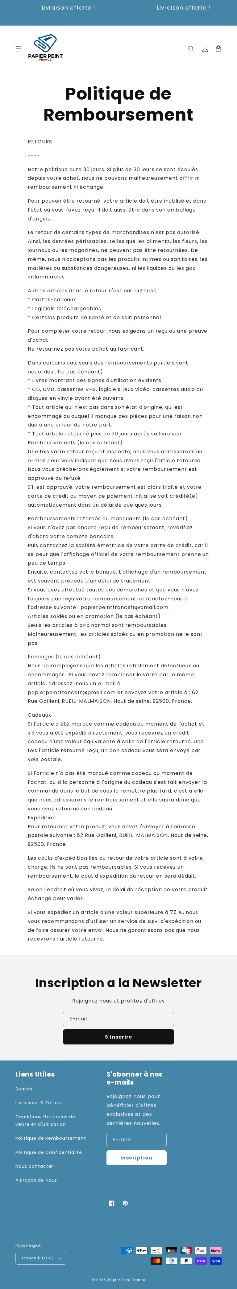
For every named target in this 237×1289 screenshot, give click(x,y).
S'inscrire (118, 1036)
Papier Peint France (126, 1279)
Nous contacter (34, 1166)
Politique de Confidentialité (48, 1152)
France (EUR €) (38, 1258)
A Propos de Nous (36, 1180)
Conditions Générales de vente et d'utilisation (45, 1120)
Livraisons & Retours (39, 1103)
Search (23, 1089)
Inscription (136, 1157)
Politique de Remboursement (50, 1138)
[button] (18, 49)
